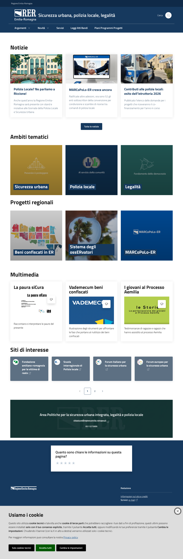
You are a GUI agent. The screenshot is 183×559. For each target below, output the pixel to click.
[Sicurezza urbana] (36, 170)
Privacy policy (70, 537)
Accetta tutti (45, 548)
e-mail (132, 500)
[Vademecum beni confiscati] (91, 310)
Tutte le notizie (91, 126)
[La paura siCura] (36, 306)
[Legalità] (147, 170)
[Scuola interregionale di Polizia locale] (57, 362)
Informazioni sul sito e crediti (134, 496)
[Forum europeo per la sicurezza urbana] (140, 362)
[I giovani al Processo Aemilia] (146, 310)
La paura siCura (29, 287)
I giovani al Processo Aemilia (144, 289)
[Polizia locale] (91, 170)
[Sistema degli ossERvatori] (91, 236)
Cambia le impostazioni (71, 548)
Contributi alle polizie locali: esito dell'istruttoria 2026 (143, 91)
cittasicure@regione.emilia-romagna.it (89, 421)
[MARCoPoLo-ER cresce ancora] (92, 68)
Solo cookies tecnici (21, 548)
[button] (168, 15)
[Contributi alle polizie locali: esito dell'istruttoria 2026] (147, 68)
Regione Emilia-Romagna (21, 3)
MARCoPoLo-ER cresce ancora (90, 89)
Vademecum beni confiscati (86, 289)
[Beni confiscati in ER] (36, 236)
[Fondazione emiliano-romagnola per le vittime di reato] (16, 362)
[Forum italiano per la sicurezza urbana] (99, 362)
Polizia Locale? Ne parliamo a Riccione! (34, 91)
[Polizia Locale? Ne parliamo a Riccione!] (36, 68)
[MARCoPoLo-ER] (147, 236)
